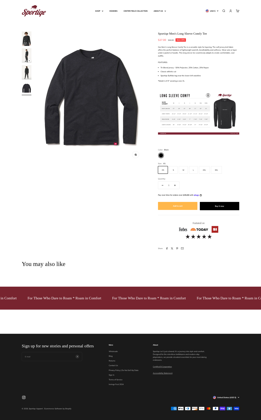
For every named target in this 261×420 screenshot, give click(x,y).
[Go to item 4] (26, 88)
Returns (112, 361)
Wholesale (113, 351)
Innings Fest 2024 (116, 384)
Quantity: (162, 179)
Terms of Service (115, 379)
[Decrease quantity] (162, 185)
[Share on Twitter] (172, 248)
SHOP (97, 11)
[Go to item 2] (26, 56)
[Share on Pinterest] (177, 248)
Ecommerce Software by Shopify (57, 408)
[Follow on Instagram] (24, 397)
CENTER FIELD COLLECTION (136, 11)
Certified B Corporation (162, 366)
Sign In (111, 375)
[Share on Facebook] (166, 248)
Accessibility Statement (162, 373)
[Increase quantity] (175, 185)
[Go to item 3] (26, 73)
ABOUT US (158, 11)
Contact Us (113, 365)
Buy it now (219, 206)
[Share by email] (182, 248)
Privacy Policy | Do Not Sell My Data (123, 370)
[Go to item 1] (26, 39)
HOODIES (113, 11)
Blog (111, 356)
